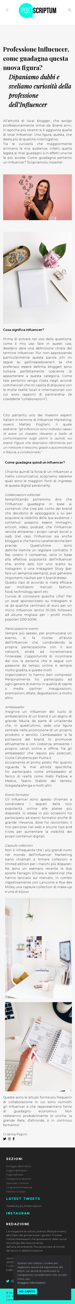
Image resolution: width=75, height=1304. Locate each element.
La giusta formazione (19, 1187)
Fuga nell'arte (14, 1174)
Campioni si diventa (18, 1178)
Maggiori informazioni (31, 1282)
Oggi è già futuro (16, 1170)
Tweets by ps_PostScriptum (24, 1205)
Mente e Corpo (16, 1191)
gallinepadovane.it (41, 362)
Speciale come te (17, 1183)
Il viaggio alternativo (18, 1166)
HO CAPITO (27, 1291)
